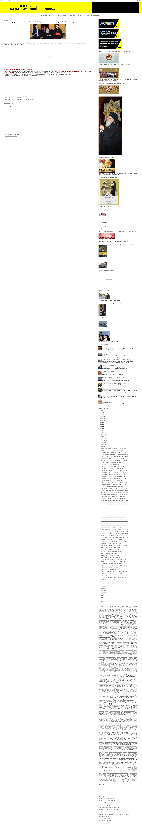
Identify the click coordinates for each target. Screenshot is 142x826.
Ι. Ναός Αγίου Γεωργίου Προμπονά (129, 665)
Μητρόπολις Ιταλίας (132, 689)
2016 (101, 424)
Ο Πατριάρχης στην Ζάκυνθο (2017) (116, 719)
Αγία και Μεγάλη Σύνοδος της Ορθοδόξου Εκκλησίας (124, 608)
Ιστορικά (129, 668)
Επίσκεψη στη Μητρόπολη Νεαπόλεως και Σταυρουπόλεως (124, 652)
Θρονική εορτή (117, 665)
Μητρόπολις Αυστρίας (110, 686)
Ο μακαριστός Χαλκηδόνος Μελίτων (128, 711)
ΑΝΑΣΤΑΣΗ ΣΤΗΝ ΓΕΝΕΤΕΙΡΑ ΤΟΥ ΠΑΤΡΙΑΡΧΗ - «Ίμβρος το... (113, 539)
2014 (101, 428)
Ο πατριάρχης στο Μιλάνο (113, 726)
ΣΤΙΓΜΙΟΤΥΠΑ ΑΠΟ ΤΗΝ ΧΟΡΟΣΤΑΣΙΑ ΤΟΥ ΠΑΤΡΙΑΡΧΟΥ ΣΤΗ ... (114, 525)
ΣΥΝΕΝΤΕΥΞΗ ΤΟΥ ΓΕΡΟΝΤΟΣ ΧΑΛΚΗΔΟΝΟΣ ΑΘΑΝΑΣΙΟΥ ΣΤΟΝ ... (115, 466)
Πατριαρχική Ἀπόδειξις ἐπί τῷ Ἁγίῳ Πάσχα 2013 (110, 567)
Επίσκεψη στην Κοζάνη (110, 657)
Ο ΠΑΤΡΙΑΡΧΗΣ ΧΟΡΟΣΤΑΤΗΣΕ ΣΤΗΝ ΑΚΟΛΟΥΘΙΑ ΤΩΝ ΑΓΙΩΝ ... (114, 577)
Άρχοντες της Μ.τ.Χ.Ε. (128, 620)
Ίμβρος (100, 668)
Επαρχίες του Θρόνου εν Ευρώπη (121, 643)
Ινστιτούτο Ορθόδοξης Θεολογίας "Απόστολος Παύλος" (116, 668)
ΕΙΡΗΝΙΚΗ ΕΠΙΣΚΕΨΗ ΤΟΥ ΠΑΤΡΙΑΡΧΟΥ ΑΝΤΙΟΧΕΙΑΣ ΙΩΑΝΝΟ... (114, 460)
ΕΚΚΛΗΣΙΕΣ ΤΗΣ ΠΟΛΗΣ (72, 15)
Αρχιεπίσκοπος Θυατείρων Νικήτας (106, 617)
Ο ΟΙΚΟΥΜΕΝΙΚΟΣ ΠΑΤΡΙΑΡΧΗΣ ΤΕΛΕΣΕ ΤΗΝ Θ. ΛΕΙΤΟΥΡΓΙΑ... (114, 470)
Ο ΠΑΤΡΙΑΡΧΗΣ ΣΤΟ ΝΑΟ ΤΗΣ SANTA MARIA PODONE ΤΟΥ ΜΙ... (114, 531)
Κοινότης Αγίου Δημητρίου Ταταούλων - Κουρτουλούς (109, 809)
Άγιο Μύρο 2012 (128, 609)
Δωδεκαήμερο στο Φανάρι (122, 633)
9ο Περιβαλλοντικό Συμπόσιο (116, 606)
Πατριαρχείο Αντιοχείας (131, 746)
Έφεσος (124, 660)
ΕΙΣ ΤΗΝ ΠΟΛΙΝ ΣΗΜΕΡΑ (128, 635)
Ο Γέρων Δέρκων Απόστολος (113, 705)
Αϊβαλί (135, 610)
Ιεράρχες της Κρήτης (104, 667)
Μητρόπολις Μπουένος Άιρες (113, 690)
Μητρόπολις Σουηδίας (130, 691)
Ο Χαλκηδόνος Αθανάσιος (115, 734)
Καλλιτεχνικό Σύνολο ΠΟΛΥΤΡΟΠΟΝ (115, 669)
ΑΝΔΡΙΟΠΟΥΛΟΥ (88, 15)
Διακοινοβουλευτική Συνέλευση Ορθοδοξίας (107, 629)
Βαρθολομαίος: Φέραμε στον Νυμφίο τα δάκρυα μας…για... (112, 579)
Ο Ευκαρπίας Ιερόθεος (122, 707)
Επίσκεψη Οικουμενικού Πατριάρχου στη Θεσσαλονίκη (125, 648)
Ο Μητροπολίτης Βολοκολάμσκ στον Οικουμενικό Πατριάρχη (112, 514)
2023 (101, 412)
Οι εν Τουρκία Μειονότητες (130, 734)
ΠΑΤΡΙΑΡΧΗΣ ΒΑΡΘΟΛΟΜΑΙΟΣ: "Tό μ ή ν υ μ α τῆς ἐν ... (112, 535)
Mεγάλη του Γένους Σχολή (109, 781)
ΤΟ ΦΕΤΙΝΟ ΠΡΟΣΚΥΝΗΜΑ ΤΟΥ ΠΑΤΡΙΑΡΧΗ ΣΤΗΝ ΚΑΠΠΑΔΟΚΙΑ (114, 494)
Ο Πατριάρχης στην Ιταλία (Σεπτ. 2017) (127, 720)
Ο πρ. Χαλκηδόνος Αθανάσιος (128, 728)
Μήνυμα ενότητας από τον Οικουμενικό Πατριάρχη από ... (112, 480)
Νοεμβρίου (103, 434)
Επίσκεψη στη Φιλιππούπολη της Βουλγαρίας (127, 653)
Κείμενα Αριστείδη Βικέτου (130, 670)
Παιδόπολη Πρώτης (120, 743)
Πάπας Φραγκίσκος (112, 744)
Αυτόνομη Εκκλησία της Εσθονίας (111, 624)
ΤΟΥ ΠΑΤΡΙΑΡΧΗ (52, 15)
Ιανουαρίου (103, 592)
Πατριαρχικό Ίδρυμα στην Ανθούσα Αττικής (108, 759)
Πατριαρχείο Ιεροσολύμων (104, 747)
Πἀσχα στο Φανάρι (108, 746)
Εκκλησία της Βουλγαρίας (115, 638)
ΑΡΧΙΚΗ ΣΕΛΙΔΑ (44, 15)
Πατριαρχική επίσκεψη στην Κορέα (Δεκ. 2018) (118, 752)
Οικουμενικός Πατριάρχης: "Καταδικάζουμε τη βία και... (111, 543)
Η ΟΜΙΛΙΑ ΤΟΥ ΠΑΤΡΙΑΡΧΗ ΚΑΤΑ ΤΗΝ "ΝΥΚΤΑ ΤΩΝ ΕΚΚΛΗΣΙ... (114, 468)
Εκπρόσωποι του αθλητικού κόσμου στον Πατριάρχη (127, 642)
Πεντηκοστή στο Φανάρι (103, 760)
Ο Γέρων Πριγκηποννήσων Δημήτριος (106, 706)
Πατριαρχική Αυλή (130, 749)
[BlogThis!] (23, 96)
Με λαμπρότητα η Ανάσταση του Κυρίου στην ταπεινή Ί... (112, 563)
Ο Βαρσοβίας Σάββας (130, 702)
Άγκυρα (110, 610)
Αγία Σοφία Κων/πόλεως (106, 609)
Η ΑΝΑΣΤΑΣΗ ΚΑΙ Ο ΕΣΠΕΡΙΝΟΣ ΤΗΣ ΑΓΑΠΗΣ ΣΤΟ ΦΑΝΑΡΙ (113, 565)
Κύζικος (135, 676)
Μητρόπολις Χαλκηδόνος (112, 692)
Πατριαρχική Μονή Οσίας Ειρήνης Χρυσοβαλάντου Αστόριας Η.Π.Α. (113, 756)
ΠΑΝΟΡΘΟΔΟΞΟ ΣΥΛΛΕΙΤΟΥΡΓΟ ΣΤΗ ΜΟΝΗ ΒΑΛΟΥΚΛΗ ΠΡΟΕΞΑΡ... (115, 504)
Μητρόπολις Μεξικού (102, 690)
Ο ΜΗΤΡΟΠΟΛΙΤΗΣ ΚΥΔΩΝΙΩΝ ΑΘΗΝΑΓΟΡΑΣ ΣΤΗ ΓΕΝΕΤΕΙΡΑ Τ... (114, 482)
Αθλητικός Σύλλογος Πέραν (127, 610)
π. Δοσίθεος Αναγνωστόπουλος (126, 740)
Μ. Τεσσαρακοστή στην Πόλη (111, 682)
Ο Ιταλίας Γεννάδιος (123, 708)
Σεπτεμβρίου (103, 438)
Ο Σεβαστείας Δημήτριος (126, 730)
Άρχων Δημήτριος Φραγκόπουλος (116, 621)
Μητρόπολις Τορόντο (102, 692)
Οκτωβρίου (103, 436)
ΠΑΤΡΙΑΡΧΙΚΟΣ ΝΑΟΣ (61, 15)
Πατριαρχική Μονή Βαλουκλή (117, 755)
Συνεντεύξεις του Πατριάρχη (118, 775)
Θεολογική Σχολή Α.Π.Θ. (110, 663)
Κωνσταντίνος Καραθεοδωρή (132, 677)
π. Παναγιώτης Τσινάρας (123, 742)
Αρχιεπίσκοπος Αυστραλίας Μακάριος (127, 616)
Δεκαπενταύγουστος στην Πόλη (118, 628)
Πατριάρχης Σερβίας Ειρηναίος (105, 749)
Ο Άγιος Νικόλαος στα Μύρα (129, 699)
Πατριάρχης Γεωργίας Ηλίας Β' (120, 748)
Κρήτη (129, 676)
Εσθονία (100, 660)
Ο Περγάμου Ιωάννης (131, 727)
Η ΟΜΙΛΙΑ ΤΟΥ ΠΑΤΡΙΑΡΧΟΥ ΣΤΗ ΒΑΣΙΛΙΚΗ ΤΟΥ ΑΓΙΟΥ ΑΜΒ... (113, 517)
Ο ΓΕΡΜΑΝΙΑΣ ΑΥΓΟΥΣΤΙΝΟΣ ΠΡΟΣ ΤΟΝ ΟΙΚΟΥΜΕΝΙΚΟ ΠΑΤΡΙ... (114, 529)
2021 (101, 414)
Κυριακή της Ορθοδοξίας (119, 677)
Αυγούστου (103, 440)
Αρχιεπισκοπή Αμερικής (130, 612)
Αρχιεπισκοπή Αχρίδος (119, 614)
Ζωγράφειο (101, 662)
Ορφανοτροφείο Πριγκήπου (111, 739)
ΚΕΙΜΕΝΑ (80, 15)
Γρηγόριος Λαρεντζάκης (103, 628)
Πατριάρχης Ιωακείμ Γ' (131, 748)
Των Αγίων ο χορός (130, 779)
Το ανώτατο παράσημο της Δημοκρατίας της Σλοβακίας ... (112, 462)
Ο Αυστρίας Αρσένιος (109, 702)
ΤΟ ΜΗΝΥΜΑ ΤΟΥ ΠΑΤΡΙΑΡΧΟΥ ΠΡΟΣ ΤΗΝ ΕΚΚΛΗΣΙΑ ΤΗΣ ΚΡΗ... (114, 500)
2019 (101, 418)
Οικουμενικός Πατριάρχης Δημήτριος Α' (117, 737)
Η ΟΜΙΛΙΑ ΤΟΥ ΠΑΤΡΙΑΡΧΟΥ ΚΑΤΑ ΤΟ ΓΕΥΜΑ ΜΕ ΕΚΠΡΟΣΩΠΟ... (114, 476)
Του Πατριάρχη (104, 779)
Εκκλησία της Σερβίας (110, 640)
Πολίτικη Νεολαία (115, 762)
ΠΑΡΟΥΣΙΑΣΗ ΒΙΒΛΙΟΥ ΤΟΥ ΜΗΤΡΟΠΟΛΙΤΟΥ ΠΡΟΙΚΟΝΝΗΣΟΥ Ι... (114, 521)
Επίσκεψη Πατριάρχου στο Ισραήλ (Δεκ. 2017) (122, 651)
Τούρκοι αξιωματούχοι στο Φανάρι (118, 779)
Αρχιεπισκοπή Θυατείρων (130, 614)
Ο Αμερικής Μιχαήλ (112, 701)
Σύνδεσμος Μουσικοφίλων (130, 774)
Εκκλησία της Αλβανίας (103, 638)
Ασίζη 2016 (134, 623)
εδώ (104, 228)
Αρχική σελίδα (47, 131)
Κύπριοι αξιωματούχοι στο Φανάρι (106, 677)
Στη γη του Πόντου (110, 767)
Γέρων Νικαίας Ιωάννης (113, 626)
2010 (101, 599)
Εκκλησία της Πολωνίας (124, 639)
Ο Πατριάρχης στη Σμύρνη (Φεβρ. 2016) (122, 715)
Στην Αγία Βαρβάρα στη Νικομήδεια (129, 767)
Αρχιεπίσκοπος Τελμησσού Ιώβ (114, 618)
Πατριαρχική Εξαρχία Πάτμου (103, 752)
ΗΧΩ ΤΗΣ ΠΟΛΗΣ (102, 802)
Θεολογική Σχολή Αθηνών (122, 663)
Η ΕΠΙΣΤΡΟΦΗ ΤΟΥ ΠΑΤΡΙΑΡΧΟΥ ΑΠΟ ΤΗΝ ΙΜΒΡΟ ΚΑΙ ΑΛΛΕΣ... (114, 559)
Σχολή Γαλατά (106, 776)
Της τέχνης (108, 778)
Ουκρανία (121, 739)
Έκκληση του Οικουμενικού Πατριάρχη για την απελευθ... (112, 575)
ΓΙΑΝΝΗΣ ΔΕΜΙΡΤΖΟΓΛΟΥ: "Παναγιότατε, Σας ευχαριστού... (112, 486)
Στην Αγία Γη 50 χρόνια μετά (104, 768)
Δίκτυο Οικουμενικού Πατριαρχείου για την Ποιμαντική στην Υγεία (118, 632)
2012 (101, 595)
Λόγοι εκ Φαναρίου (112, 679)
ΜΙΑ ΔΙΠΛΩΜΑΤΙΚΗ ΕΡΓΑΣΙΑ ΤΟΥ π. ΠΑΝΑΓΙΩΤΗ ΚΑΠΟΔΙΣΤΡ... (114, 458)
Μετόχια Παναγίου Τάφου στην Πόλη (117, 684)
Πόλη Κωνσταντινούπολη (104, 762)
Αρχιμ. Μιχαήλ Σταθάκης (103, 620)
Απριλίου (103, 586)
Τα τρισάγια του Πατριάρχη (119, 776)
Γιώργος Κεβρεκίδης (133, 627)
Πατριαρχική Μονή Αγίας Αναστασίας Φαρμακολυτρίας (121, 754)
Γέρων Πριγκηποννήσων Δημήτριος (125, 626)
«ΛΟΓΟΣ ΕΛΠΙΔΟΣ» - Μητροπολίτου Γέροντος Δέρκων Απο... (113, 557)
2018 (101, 420)
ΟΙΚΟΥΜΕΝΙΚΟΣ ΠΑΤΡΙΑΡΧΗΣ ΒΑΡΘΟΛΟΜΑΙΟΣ (112, 394)
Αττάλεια (100, 624)
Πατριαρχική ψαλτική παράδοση (126, 758)
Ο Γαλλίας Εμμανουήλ (125, 703)
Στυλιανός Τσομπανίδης (114, 770)
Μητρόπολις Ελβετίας (111, 689)
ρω (135, 763)
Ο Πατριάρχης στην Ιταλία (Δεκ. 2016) (110, 720)
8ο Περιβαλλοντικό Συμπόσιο (104, 606)
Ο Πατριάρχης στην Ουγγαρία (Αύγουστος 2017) (118, 722)
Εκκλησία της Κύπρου (112, 639)
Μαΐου (102, 446)
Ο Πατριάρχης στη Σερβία (130, 714)
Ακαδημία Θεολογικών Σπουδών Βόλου (106, 611)
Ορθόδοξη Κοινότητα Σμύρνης (115, 738)
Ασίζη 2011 (129, 623)
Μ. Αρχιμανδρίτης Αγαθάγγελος (110, 680)
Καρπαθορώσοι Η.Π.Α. (129, 669)
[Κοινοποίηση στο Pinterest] (26, 96)
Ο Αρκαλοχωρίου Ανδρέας (123, 701)
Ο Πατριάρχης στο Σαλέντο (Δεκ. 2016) (119, 727)
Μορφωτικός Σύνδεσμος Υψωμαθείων (127, 696)
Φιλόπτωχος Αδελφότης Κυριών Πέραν (115, 780)
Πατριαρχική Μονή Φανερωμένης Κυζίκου (108, 758)
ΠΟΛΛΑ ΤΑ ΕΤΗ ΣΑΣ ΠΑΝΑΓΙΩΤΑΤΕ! (109, 371)
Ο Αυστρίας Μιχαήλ (120, 702)
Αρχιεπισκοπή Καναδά (103, 615)
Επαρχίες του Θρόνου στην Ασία (118, 645)
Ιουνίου (102, 444)
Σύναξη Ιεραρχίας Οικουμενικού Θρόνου (118, 771)
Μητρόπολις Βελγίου (123, 686)
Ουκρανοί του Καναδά (131, 739)
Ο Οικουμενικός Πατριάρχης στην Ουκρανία (112, 713)
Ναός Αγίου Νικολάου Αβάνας (104, 697)
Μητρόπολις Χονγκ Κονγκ (125, 692)
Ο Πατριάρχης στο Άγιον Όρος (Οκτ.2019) (122, 725)
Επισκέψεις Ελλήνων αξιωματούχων (108, 647)
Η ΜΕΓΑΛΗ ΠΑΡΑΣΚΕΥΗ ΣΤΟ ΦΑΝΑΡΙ (109, 569)
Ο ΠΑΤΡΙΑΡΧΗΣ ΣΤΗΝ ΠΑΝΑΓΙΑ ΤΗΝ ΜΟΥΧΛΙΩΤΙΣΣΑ (113, 377)
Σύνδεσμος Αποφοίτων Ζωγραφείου (116, 774)
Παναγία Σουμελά (129, 743)
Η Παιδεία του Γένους (121, 662)
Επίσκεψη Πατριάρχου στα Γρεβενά (126, 650)
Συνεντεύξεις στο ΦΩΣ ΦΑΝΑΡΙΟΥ (105, 775)
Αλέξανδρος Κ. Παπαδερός (126, 611)
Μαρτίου (102, 588)
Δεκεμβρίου (103, 432)
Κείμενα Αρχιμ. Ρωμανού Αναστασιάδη (106, 671)
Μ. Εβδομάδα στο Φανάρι (125, 680)
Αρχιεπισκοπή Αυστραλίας (105, 614)
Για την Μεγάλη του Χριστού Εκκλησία (117, 627)
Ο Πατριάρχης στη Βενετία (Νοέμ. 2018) (129, 713)
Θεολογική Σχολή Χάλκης (115, 664)
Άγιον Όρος (135, 609)
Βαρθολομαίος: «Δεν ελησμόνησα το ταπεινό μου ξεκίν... (112, 573)
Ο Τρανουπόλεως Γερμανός (118, 733)
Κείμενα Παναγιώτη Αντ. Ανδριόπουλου (116, 675)
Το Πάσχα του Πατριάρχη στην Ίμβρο (118, 778)
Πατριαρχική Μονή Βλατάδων (132, 755)
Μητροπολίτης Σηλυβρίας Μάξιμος (107, 696)
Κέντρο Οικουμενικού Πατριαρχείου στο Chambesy (115, 676)
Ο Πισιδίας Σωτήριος (114, 728)
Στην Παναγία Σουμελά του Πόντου (119, 768)
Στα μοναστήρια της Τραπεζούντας (129, 764)
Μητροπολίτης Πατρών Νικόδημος (129, 695)
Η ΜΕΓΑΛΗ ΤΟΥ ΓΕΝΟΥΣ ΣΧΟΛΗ (105, 816)
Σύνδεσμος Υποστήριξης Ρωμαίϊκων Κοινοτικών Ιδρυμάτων (110, 811)
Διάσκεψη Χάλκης (110, 631)
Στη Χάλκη (118, 767)
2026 (101, 410)
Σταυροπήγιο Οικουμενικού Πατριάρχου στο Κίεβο (121, 766)
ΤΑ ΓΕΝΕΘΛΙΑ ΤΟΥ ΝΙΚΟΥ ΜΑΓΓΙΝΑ (109, 365)
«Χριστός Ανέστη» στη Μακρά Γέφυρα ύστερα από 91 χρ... (112, 547)
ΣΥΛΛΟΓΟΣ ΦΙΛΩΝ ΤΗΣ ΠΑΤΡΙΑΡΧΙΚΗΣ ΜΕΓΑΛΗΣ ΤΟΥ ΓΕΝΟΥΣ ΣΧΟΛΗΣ (114, 814)
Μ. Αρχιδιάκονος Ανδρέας (125, 679)
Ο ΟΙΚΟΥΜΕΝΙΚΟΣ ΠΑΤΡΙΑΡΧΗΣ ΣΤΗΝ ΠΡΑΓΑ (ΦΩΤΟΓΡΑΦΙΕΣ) (114, 488)
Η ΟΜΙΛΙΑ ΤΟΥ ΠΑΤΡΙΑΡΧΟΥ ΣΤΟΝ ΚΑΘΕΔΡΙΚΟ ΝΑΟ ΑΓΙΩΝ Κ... (114, 478)
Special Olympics (127, 781)
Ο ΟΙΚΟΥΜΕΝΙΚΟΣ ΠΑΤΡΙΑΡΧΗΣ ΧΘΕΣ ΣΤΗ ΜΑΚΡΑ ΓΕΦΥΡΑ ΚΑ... (114, 545)
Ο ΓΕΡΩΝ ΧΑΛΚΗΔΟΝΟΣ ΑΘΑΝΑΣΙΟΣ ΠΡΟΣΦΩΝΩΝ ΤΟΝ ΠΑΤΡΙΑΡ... (115, 490)
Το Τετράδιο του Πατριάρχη (132, 778)
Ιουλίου (102, 442)
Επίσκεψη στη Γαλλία (107, 652)
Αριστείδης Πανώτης (119, 612)
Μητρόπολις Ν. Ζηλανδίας (126, 690)
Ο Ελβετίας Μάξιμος (111, 707)
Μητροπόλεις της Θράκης (104, 685)
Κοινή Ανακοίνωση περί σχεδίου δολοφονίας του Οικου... (112, 553)
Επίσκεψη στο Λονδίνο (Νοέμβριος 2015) (124, 657)
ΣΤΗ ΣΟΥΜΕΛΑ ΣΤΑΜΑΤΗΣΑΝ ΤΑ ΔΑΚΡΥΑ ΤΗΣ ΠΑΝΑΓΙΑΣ (114, 383)
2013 (101, 430)
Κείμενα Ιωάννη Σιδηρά (115, 672)
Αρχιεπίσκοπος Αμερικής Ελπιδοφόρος (107, 616)
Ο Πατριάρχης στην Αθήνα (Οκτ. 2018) (113, 718)
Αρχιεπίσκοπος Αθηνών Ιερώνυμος (128, 615)
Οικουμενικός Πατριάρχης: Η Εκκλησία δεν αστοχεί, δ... (111, 510)
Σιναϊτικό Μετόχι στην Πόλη (103, 764)
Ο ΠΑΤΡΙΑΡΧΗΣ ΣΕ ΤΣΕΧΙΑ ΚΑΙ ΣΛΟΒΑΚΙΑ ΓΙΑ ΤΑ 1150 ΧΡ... (113, 498)
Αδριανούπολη (117, 610)
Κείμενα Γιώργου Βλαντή (131, 671)
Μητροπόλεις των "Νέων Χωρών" (117, 685)
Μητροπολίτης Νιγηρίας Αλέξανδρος (112, 695)
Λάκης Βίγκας (102, 679)
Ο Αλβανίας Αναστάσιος (118, 700)
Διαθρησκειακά (132, 628)
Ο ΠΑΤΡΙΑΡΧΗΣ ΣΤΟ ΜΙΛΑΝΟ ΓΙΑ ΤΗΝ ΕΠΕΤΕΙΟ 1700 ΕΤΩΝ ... (114, 541)
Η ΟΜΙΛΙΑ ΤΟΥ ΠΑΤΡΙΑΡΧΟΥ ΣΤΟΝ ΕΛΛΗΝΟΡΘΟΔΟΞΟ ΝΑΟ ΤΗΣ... (115, 519)
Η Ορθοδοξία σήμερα (110, 662)
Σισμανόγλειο (111, 764)
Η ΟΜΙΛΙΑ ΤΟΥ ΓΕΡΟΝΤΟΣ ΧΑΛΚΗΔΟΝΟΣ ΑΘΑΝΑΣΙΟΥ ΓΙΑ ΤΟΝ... (114, 484)
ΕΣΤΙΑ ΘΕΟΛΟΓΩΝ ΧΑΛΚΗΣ (104, 818)
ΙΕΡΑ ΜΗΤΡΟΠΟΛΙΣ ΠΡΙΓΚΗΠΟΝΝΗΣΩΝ (107, 800)
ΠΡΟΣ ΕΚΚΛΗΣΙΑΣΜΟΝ (113, 763)
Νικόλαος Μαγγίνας (115, 697)
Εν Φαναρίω (104, 644)
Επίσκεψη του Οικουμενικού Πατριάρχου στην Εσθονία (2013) (119, 658)
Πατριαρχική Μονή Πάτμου (132, 756)
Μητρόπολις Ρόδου (107, 691)
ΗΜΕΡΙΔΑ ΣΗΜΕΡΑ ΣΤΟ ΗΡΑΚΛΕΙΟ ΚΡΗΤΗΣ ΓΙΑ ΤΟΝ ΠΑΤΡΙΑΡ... (114, 508)
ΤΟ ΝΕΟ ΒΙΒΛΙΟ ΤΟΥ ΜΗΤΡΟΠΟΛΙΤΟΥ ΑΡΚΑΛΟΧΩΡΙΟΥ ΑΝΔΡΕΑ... (114, 492)
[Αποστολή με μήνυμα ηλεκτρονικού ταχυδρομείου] (22, 96)
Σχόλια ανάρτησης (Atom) (14, 134)
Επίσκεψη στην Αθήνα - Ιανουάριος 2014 (106, 654)
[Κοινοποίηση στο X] (24, 96)
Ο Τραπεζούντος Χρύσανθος (130, 733)
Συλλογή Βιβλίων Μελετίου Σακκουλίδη (126, 770)
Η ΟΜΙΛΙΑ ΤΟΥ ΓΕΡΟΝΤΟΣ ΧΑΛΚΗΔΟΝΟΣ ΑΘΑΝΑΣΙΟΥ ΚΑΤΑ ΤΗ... (114, 456)
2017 (101, 422)
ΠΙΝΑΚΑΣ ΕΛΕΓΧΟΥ (96, 15)
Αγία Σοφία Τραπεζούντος (118, 609)
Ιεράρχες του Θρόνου (117, 667)
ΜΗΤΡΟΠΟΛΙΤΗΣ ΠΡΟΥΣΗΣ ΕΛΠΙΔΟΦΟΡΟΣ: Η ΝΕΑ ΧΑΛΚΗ (113, 472)
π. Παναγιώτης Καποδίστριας (111, 742)
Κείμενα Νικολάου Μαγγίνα (120, 674)
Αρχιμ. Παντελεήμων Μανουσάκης (114, 620)
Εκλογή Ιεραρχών (109, 642)
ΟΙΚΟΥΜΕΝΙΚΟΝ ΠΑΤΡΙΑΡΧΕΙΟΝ (105, 820)
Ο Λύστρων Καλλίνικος (114, 711)
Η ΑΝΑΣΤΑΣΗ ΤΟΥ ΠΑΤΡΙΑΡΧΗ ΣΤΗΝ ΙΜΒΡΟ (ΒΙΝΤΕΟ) (112, 549)
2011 (101, 597)
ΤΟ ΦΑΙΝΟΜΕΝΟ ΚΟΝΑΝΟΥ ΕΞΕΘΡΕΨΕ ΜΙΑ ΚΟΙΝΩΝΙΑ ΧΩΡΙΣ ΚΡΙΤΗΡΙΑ (117, 346)
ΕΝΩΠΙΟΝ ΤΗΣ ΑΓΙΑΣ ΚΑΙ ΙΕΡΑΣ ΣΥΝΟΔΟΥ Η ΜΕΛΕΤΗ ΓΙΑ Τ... (113, 448)
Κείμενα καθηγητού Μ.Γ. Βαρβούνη (105, 674)
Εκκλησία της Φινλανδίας (122, 640)
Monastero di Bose (119, 781)
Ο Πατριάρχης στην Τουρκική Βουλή (129, 724)
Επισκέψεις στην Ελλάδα (105, 648)
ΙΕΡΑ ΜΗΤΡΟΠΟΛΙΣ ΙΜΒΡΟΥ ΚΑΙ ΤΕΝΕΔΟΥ (107, 798)
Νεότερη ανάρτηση (8, 131)
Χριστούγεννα (126, 780)
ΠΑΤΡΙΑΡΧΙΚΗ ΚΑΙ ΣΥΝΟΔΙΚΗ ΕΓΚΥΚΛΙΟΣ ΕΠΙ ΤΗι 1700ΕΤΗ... (114, 502)
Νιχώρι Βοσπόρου (125, 697)
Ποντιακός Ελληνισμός (103, 763)
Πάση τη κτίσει (125, 745)
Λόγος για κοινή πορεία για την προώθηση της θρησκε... (112, 527)
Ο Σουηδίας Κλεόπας (131, 732)
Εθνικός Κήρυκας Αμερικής (115, 635)
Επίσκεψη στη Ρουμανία (103, 653)
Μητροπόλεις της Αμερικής (131, 684)
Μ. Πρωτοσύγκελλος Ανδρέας (122, 681)
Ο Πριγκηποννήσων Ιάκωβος (116, 729)
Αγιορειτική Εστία (104, 610)
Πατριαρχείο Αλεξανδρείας (119, 746)
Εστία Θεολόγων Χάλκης (109, 660)
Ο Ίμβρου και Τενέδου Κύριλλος (110, 708)
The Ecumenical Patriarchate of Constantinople (108, 812)
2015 (101, 426)
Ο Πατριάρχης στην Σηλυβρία (116, 724)
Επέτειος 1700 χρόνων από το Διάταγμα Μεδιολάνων (124, 646)
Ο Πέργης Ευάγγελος (103, 728)
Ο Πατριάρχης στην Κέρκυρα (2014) (121, 721)
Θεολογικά (100, 663)
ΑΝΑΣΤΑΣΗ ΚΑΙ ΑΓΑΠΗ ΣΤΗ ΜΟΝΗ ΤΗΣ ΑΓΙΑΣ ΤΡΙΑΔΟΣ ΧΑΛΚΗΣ (114, 561)
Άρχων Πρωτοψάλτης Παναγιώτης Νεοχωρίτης (117, 623)
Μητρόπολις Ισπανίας (121, 689)
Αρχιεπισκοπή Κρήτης (114, 615)
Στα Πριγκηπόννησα (103, 766)
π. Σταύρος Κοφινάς (133, 742)
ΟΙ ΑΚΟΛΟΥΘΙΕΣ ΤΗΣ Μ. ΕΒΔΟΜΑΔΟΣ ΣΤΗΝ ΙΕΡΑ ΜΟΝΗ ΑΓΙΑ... (114, 581)
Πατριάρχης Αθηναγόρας (130, 747)
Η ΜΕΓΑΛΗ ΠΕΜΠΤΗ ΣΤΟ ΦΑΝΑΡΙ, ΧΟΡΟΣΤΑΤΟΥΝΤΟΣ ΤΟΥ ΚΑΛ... (115, 571)
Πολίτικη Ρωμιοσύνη (129, 762)
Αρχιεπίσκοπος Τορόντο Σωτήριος (129, 618)
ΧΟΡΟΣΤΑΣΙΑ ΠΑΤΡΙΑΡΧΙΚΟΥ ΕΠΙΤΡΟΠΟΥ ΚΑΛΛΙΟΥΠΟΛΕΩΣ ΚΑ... (114, 583)
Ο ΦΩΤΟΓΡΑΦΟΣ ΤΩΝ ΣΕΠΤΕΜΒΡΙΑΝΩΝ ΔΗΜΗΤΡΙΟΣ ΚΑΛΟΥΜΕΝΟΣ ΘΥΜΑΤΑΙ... (118, 359)
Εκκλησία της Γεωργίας (126, 638)
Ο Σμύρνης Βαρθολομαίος (117, 732)
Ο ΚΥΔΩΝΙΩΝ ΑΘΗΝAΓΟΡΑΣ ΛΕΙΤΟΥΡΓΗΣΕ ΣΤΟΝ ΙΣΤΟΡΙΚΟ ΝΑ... (114, 454)
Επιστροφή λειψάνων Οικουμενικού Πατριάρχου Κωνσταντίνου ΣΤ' (123, 659)
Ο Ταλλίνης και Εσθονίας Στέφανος (105, 733)
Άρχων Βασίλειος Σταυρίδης (104, 621)
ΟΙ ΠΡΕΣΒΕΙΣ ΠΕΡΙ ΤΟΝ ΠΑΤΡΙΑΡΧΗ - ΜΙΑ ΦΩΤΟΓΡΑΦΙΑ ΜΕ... (114, 452)
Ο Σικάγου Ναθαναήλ (106, 732)
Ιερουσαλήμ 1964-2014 (131, 666)
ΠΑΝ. (83, 15)
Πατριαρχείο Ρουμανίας (117, 747)
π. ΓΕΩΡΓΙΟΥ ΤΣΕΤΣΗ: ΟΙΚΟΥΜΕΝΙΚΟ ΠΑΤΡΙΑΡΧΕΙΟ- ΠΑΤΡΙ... (113, 450)
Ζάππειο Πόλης (132, 660)
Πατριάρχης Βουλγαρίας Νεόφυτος (105, 748)
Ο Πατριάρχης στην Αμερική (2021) (129, 718)
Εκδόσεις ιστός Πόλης (103, 803)
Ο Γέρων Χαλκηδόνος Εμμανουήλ (123, 706)
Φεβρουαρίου (103, 590)
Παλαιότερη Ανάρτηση (87, 131)
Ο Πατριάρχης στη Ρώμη (118, 714)
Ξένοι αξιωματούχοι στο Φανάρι (113, 699)
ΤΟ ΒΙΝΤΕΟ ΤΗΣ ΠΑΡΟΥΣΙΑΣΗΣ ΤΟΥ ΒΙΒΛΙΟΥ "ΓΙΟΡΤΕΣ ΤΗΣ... (114, 474)
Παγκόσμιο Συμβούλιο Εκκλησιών (107, 743)
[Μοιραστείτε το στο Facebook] (25, 96)
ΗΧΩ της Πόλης (133, 662)
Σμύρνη (118, 764)
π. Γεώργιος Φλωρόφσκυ (113, 740)
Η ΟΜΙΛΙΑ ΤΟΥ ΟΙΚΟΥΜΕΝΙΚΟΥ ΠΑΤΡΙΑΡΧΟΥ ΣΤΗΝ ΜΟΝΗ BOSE (114, 533)
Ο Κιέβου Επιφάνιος (121, 709)
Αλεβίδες (118, 611)
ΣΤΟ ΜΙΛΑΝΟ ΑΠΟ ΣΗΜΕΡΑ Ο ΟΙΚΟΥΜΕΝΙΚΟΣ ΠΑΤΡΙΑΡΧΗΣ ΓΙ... (114, 537)
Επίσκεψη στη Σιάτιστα (113, 653)
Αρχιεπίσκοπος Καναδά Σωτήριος (122, 617)
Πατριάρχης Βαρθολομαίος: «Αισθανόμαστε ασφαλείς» (111, 551)
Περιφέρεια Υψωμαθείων (130, 760)
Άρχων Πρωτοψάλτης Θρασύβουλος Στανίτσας (117, 622)
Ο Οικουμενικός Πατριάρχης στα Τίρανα (115, 712)
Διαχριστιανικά (120, 631)
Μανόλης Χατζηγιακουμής (127, 682)
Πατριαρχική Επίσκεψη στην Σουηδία (124, 753)
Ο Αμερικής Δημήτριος (129, 700)
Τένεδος (131, 776)
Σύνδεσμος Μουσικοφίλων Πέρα (105, 805)
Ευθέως (117, 660)
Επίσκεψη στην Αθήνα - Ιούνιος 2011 (122, 654)
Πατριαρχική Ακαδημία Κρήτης (118, 749)
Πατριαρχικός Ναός (125, 759)
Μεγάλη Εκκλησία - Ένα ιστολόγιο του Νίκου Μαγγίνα (109, 807)
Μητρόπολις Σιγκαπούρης (119, 691)
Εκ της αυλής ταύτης (121, 637)
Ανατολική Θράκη (109, 612)
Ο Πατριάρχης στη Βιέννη (105, 714)
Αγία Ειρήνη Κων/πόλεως (129, 606)
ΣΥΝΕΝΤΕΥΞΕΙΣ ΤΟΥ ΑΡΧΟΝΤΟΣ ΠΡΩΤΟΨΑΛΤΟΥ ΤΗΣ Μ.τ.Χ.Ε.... (114, 512)
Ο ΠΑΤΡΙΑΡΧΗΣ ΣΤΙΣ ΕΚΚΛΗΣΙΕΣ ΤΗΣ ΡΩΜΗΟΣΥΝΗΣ (113, 389)
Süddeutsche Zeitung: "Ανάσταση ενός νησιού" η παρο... (112, 555)
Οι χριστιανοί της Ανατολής (104, 735)
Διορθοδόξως (109, 633)
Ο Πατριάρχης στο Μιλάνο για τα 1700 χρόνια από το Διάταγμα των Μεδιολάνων (21, 99)
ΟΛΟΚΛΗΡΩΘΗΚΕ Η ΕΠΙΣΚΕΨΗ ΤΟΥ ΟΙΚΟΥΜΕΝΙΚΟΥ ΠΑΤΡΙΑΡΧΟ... (115, 523)
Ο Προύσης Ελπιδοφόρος (129, 729)
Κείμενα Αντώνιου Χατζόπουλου (115, 670)
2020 (101, 416)
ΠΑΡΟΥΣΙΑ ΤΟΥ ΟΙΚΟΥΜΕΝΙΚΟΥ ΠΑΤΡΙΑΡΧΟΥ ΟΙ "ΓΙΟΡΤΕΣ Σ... (114, 496)
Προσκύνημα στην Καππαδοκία (126, 763)
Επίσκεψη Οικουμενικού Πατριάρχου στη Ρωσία (108, 650)
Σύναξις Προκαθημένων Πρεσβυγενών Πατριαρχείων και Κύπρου (115, 773)
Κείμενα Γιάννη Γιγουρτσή (119, 671)
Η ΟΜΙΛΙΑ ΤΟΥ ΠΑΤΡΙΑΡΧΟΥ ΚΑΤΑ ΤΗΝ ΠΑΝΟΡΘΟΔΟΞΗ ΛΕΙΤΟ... (114, 464)
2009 (101, 601)
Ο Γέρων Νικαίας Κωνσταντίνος (129, 705)
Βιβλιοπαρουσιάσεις (126, 624)
